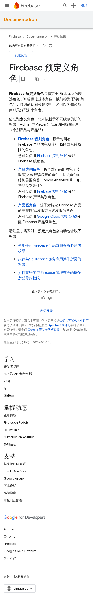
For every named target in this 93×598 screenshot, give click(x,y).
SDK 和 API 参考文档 (18, 374)
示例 (7, 381)
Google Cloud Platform (20, 551)
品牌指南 (10, 493)
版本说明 (10, 486)
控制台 (50, 156)
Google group (14, 478)
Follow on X (12, 430)
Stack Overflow (15, 471)
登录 (84, 5)
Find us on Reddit (16, 422)
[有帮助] (43, 45)
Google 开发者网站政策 (43, 330)
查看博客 (10, 415)
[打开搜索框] (65, 5)
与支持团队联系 (15, 464)
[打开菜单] (7, 5)
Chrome (9, 536)
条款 (7, 577)
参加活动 (10, 444)
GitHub (9, 395)
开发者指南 (11, 366)
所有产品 (10, 558)
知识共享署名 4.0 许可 (74, 321)
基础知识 (60, 37)
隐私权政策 (22, 577)
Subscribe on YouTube (19, 437)
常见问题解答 (13, 500)
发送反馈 (21, 55)
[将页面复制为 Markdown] (37, 79)
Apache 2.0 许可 (59, 325)
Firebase (15, 37)
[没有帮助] (50, 45)
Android (9, 529)
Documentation (20, 19)
